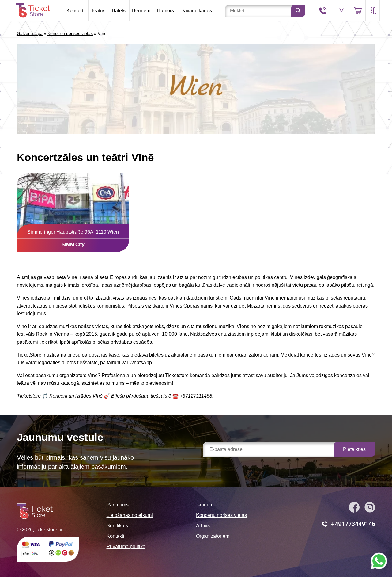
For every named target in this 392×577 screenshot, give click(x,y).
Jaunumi (205, 504)
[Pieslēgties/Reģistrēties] (372, 10)
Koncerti (75, 10)
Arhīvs (203, 525)
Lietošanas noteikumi (130, 515)
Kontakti (115, 536)
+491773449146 (353, 524)
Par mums (118, 504)
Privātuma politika (126, 546)
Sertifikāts (117, 525)
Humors (165, 10)
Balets (119, 10)
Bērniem (141, 10)
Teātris (98, 10)
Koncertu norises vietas (70, 33)
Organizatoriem (212, 536)
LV (340, 9)
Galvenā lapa (30, 33)
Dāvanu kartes (196, 10)
